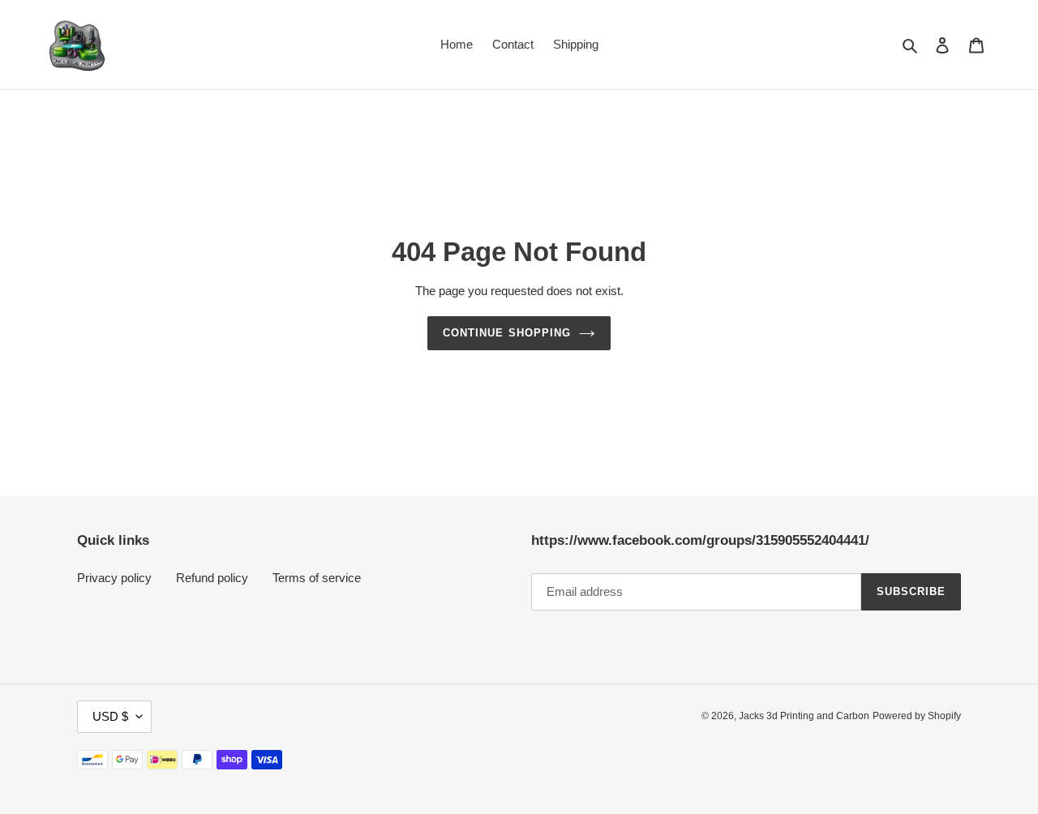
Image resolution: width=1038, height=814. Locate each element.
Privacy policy (114, 578)
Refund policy (212, 578)
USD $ (110, 716)
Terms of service (316, 578)
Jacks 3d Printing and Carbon (804, 716)
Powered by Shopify (917, 716)
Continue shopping (507, 333)
